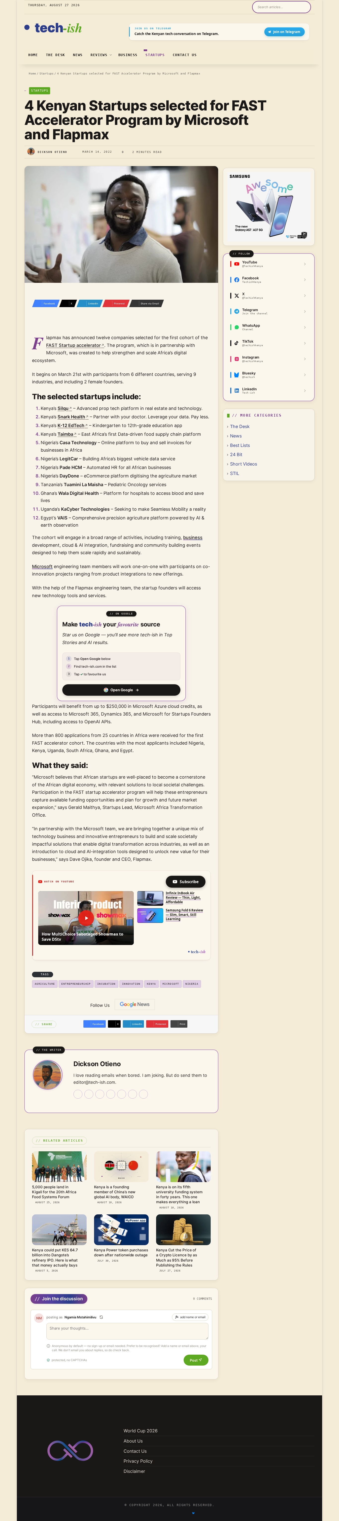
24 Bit (236, 454)
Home (33, 55)
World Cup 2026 (141, 1430)
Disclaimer (134, 1471)
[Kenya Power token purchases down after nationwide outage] (121, 1229)
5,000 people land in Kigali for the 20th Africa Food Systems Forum (54, 1192)
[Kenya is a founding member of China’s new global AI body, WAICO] (121, 1166)
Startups (155, 55)
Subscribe (189, 881)
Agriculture (45, 983)
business (193, 537)
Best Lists (240, 445)
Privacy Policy (138, 1461)
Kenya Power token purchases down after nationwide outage (121, 1252)
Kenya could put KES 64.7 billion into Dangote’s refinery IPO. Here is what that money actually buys (55, 1258)
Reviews (99, 55)
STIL (234, 473)
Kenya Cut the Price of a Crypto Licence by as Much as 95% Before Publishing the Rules (176, 1258)
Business (127, 55)
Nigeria (191, 983)
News (78, 55)
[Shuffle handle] (101, 1317)
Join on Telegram (286, 32)
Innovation (131, 983)
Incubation (106, 983)
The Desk (55, 55)
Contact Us (185, 55)
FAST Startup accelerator (73, 345)
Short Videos (243, 464)
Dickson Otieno (52, 152)
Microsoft (42, 566)
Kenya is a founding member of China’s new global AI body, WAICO (114, 1192)
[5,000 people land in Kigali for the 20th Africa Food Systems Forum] (59, 1166)
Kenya (151, 983)
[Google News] (135, 1004)
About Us (133, 1441)
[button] (86, 918)
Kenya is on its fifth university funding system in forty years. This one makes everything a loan (179, 1194)
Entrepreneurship (76, 983)
